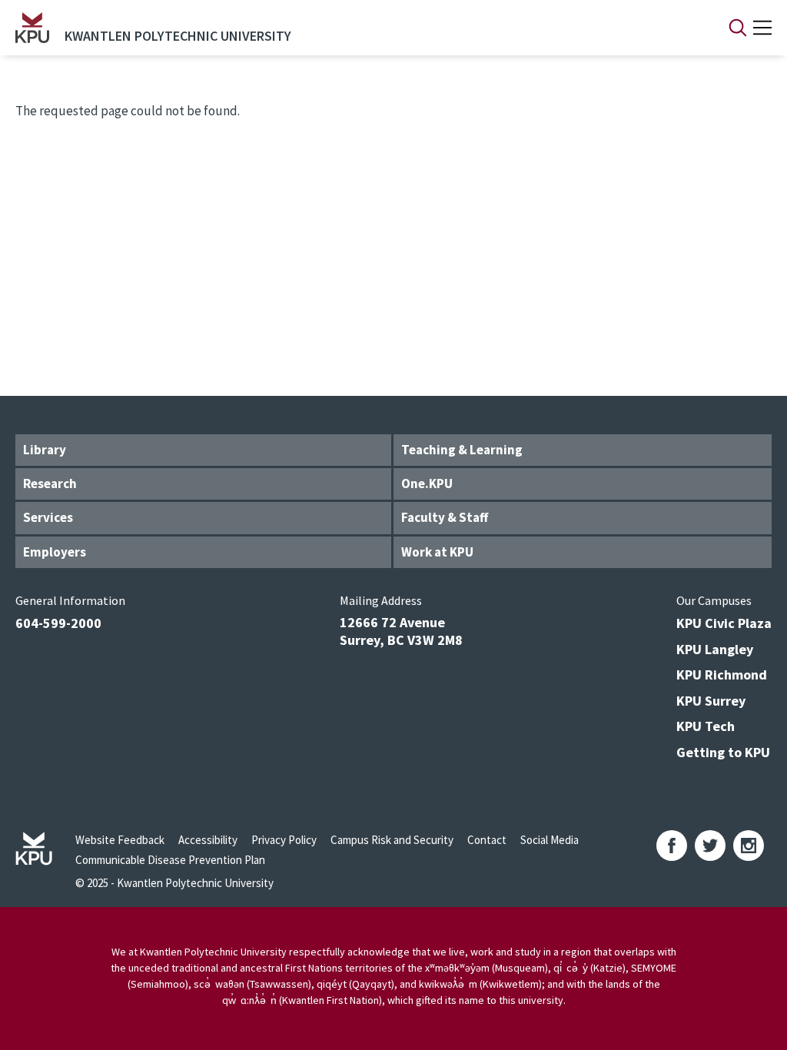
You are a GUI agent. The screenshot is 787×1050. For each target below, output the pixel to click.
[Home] (32, 27)
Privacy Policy (284, 839)
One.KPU (427, 483)
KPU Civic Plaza (724, 623)
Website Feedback (119, 839)
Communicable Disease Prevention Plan (170, 859)
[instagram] (748, 845)
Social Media (549, 839)
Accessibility (207, 839)
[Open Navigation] (762, 27)
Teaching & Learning (462, 449)
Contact (486, 839)
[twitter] (710, 845)
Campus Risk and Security (391, 839)
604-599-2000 (58, 623)
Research (50, 483)
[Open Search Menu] (738, 27)
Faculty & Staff (444, 517)
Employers (54, 551)
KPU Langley (714, 649)
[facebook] (671, 845)
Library (44, 449)
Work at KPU (437, 551)
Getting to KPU (723, 752)
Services (48, 517)
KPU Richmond (721, 674)
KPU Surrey (710, 700)
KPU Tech (705, 726)
